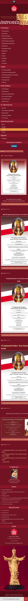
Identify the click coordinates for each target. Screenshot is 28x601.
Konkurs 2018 (6, 462)
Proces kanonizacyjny (7, 96)
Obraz (3, 124)
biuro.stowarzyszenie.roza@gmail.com (14, 543)
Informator (4, 63)
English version (5, 101)
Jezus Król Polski (6, 77)
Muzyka (4, 127)
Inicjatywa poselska (6, 48)
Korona (3, 132)
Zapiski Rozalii (5, 91)
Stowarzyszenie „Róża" (7, 38)
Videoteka (4, 58)
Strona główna (5, 31)
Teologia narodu (5, 80)
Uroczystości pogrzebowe (8, 110)
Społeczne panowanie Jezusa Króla (10, 75)
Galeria (3, 56)
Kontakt (4, 60)
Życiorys (4, 108)
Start (2, 155)
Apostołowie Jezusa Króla (8, 41)
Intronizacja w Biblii (6, 70)
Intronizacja (4, 33)
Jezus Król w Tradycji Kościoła (9, 72)
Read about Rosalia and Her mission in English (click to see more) (14, 481)
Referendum (5, 46)
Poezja (3, 129)
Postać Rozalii (5, 89)
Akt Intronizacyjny (6, 36)
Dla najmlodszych (6, 99)
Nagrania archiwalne (6, 115)
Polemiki (4, 82)
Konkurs (4, 53)
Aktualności (4, 51)
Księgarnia (4, 138)
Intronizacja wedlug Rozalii (8, 94)
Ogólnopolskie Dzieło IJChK (8, 43)
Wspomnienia (5, 113)
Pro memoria (5, 118)
